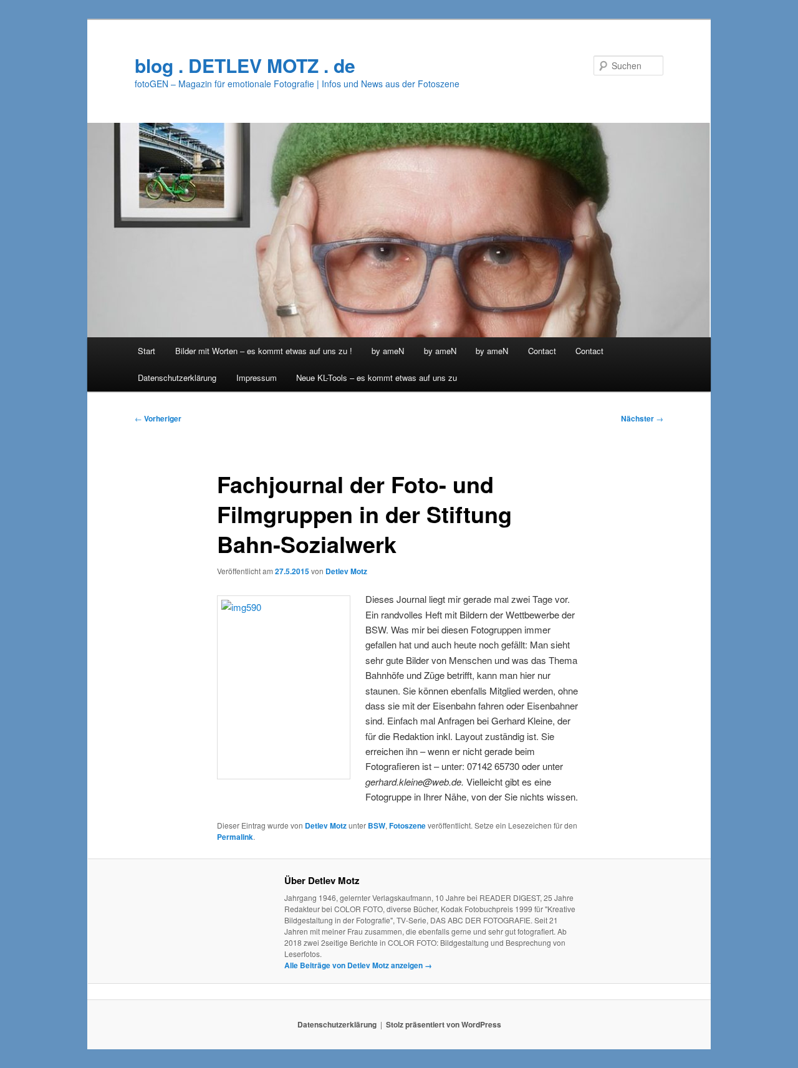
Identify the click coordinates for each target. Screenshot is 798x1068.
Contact (542, 351)
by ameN (388, 351)
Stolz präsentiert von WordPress (443, 1024)
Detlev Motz (346, 571)
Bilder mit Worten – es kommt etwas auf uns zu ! (263, 351)
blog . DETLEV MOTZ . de (245, 65)
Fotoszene (407, 825)
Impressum (256, 377)
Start (146, 351)
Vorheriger (158, 418)
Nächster (642, 418)
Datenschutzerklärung (177, 377)
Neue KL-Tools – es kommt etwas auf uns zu (376, 377)
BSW (376, 825)
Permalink (235, 836)
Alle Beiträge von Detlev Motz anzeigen (358, 965)
